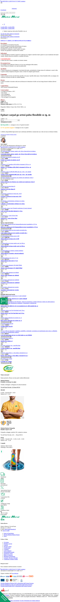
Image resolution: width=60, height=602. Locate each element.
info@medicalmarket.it (10, 529)
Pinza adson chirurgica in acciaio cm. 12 (11, 320)
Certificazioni (7, 548)
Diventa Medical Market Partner (12, 534)
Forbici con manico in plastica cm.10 (10, 160)
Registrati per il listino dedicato (39, 5)
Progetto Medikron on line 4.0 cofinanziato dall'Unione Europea (16, 584)
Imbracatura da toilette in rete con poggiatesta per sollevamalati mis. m (19, 306)
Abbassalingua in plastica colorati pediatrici (12, 253)
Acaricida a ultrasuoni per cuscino (10, 290)
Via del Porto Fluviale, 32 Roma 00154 (10, 387)
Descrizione (4, 38)
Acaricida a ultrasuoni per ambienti (10, 282)
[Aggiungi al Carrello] (2, 163)
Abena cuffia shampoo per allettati (10, 275)
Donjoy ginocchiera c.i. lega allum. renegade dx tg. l (14, 355)
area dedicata (15, 573)
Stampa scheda (13, 134)
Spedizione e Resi (8, 553)
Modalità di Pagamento (9, 556)
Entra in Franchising (9, 533)
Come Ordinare (7, 550)
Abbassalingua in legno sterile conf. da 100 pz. (13, 246)
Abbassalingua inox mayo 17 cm (9, 260)
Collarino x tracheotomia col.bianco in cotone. (13, 203)
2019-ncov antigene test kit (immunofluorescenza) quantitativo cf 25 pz (19, 227)
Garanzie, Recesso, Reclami (11, 558)
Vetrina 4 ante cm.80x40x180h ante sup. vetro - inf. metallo (16, 174)
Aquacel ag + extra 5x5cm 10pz (9, 218)
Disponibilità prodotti (9, 552)
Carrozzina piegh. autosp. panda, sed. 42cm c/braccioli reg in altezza (19, 154)
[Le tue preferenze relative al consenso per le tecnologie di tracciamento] (1, 451)
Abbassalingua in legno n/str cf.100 (10, 238)
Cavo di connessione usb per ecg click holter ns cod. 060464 (16, 335)
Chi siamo (6, 542)
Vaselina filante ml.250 (6, 326)
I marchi (6, 545)
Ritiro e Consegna (8, 555)
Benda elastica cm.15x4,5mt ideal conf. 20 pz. (12, 313)
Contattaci (6, 549)
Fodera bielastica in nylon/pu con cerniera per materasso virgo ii (18, 182)
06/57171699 (6, 530)
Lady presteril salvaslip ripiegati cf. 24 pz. (12, 211)
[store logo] (10, 17)
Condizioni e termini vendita (11, 559)
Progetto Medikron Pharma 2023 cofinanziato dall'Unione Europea (17, 583)
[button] (5, 596)
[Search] (2, 14)
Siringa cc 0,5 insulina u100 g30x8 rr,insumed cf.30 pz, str (16, 167)
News (5, 536)
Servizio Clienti (7, 546)
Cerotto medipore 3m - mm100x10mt (10, 348)
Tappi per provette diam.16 (8, 189)
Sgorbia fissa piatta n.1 (7, 341)
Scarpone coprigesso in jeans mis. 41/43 (11, 196)
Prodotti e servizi (8, 543)
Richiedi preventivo (5, 155)
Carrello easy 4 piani (6, 361)
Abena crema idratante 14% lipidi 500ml (11, 268)
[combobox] (8, 13)
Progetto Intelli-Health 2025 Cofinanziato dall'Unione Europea (16, 586)
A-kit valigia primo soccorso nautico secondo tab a (14, 233)
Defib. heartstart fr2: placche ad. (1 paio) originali (14, 298)
